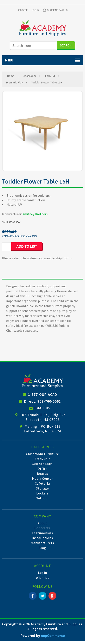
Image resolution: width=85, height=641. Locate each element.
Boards (42, 473)
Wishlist (42, 577)
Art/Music (42, 459)
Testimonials (42, 533)
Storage (42, 488)
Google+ (52, 596)
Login (42, 572)
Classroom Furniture (42, 454)
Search (66, 45)
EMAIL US (42, 408)
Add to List (26, 246)
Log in (35, 10)
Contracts (42, 528)
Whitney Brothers (35, 214)
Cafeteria (42, 483)
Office (42, 468)
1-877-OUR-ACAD (42, 394)
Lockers (42, 493)
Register (22, 10)
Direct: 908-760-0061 (42, 401)
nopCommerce (53, 635)
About (42, 523)
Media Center (42, 478)
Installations (42, 538)
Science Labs (42, 463)
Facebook (33, 596)
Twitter (42, 596)
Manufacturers (42, 543)
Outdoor (42, 498)
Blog (42, 548)
